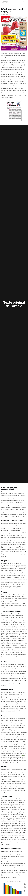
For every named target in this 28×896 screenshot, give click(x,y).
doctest (22, 755)
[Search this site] (23, 2)
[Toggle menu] (26, 2)
